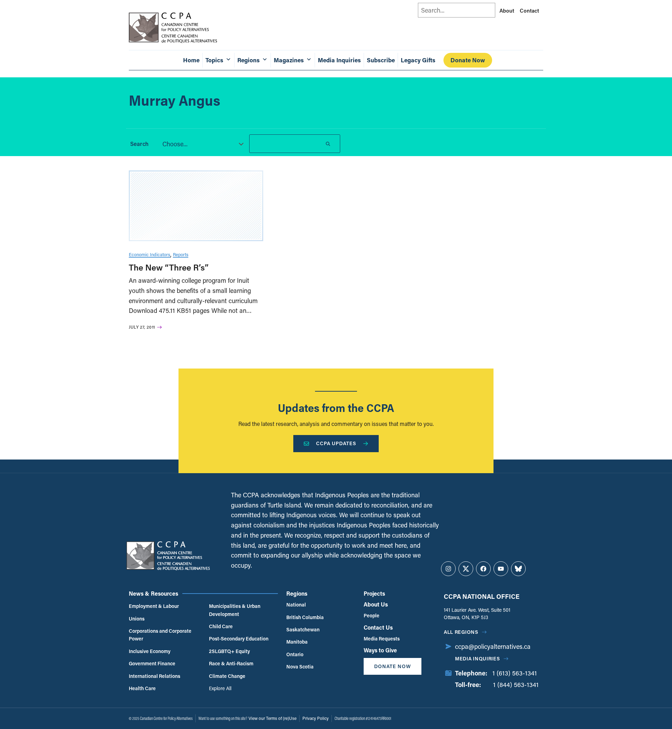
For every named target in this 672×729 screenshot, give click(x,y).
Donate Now (467, 60)
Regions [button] (248, 60)
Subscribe (381, 60)
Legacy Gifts (418, 60)
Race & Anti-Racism (231, 663)
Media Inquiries (339, 60)
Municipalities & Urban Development (234, 610)
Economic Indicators (149, 254)
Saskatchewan (303, 629)
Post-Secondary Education (238, 638)
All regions (461, 632)
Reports (180, 254)
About (506, 10)
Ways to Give (380, 650)
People (371, 615)
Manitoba (297, 641)
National (296, 604)
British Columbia (305, 617)
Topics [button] (214, 60)
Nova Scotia (300, 666)
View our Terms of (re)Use (272, 718)
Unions (137, 618)
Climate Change (227, 676)
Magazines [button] (289, 60)
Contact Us (378, 627)
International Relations (154, 676)
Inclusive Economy (149, 651)
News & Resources (153, 593)
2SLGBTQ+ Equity (229, 651)
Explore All (220, 688)
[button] (200, 144)
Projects (374, 593)
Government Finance (152, 663)
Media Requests (382, 638)
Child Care (221, 626)
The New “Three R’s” (169, 267)
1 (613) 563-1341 (514, 673)
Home (191, 60)
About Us (376, 604)
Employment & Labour (154, 606)
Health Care (142, 688)
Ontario (294, 654)
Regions (296, 593)
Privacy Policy (315, 718)
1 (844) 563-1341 (516, 684)
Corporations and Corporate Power (160, 635)
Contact (529, 10)
